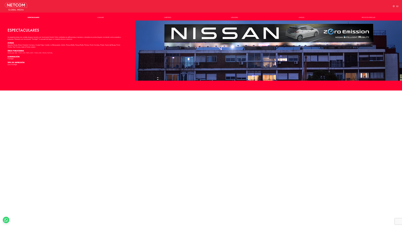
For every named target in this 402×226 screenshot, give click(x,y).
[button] (6, 220)
